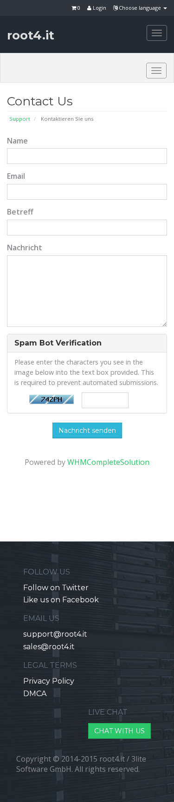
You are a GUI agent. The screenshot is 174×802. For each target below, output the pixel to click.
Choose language (139, 7)
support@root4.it (55, 634)
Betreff (20, 212)
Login (98, 7)
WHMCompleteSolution (108, 462)
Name (17, 141)
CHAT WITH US (119, 731)
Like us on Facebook (61, 599)
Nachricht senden (87, 430)
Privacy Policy (48, 681)
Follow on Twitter (56, 587)
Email (16, 176)
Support (19, 118)
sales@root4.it (49, 646)
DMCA (34, 693)
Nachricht (24, 247)
